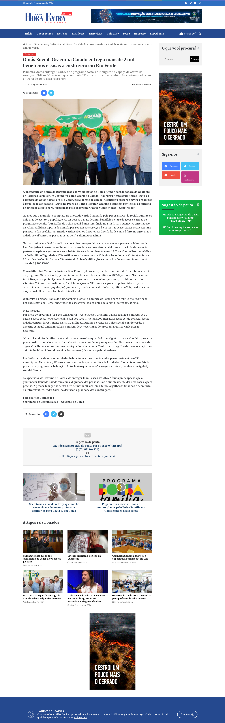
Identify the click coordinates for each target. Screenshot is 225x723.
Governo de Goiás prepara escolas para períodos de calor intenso (131, 597)
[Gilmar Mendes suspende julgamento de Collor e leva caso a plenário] (43, 541)
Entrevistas (96, 33)
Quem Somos (45, 33)
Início (28, 33)
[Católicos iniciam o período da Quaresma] (87, 541)
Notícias (62, 33)
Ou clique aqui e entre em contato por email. (88, 456)
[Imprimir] (61, 414)
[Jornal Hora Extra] (48, 18)
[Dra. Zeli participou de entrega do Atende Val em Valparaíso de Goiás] (43, 581)
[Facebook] (44, 93)
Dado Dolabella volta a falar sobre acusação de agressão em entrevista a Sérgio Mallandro (86, 598)
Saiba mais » (80, 717)
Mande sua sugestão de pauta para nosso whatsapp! (181, 217)
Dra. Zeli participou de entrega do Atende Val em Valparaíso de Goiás (42, 597)
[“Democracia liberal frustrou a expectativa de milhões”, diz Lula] (132, 541)
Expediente (157, 33)
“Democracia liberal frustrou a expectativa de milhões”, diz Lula (130, 557)
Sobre (126, 33)
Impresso (140, 33)
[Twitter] (51, 93)
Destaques (41, 44)
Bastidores (77, 33)
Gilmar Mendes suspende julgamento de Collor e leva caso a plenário (42, 558)
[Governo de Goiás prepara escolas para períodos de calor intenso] (132, 581)
